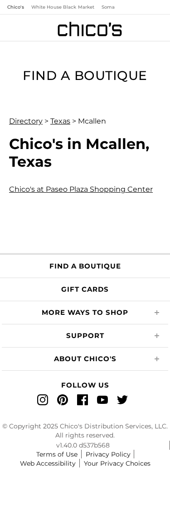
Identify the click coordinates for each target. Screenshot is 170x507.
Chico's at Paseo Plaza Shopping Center (81, 189)
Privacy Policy (108, 454)
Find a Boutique (85, 266)
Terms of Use (57, 454)
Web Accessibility (48, 463)
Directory (26, 121)
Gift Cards (85, 289)
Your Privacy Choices (117, 463)
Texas (60, 121)
